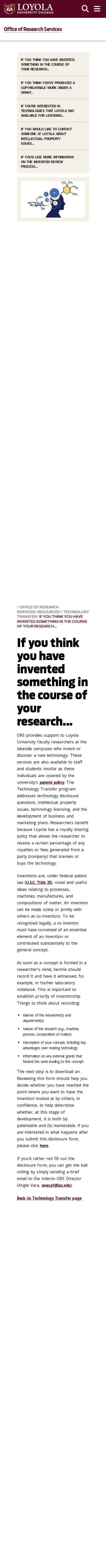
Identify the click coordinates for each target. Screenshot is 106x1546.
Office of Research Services (33, 29)
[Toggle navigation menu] (97, 9)
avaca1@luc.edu (56, 1185)
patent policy (52, 782)
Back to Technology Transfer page (49, 1198)
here (44, 1145)
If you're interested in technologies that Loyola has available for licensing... (47, 110)
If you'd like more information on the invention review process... (47, 162)
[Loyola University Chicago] (28, 9)
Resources (49, 612)
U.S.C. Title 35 (38, 882)
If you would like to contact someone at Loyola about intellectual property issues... (46, 136)
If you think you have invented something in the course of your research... (52, 621)
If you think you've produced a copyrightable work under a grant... (48, 87)
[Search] (85, 9)
